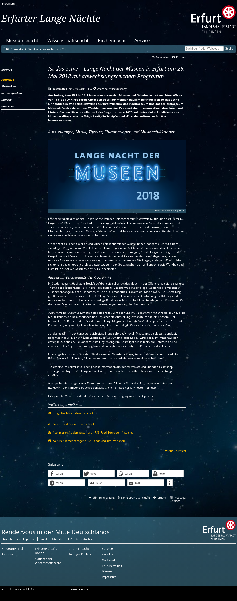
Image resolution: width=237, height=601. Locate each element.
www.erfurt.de (80, 589)
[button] (64, 473)
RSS (70, 539)
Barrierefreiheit (84, 539)
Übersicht (7, 539)
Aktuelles (108, 554)
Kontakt (43, 539)
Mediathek (108, 560)
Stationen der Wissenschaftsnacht (48, 561)
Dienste (107, 571)
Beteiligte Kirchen (79, 554)
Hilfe (18, 539)
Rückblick (7, 554)
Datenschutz (58, 539)
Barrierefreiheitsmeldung (135, 497)
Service (142, 40)
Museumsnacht (22, 40)
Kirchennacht (112, 40)
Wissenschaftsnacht (68, 40)
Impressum (8, 3)
